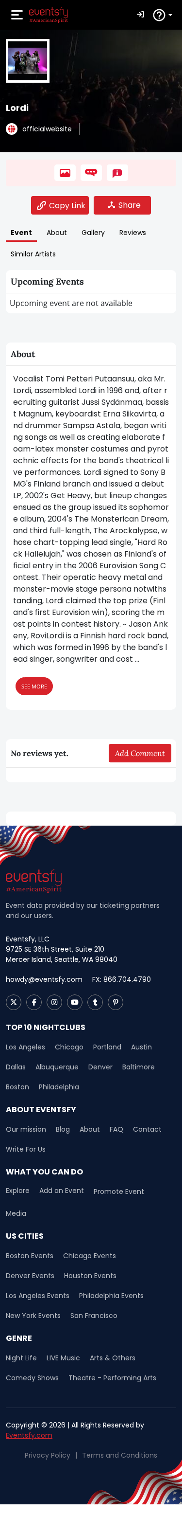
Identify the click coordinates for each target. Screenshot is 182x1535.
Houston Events (90, 1276)
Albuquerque (57, 1067)
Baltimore (138, 1067)
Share (129, 205)
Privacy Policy (47, 1455)
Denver (100, 1067)
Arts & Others (112, 1358)
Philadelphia (59, 1087)
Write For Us (26, 1149)
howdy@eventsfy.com (44, 979)
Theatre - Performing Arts (112, 1378)
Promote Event (119, 1191)
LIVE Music (63, 1358)
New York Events (33, 1315)
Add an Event (61, 1191)
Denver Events (30, 1276)
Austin (141, 1047)
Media (16, 1213)
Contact (147, 1129)
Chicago (69, 1047)
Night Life (21, 1358)
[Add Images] (65, 172)
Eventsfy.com (29, 1435)
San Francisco (93, 1315)
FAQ (116, 1129)
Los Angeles (25, 1047)
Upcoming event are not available (71, 303)
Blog (63, 1129)
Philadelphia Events (111, 1295)
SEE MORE (34, 686)
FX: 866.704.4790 (121, 979)
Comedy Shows (32, 1378)
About (90, 1129)
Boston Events (29, 1256)
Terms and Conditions (119, 1455)
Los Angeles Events (37, 1295)
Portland (107, 1047)
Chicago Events (89, 1256)
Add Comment (140, 753)
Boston (17, 1087)
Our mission (26, 1129)
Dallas (16, 1067)
